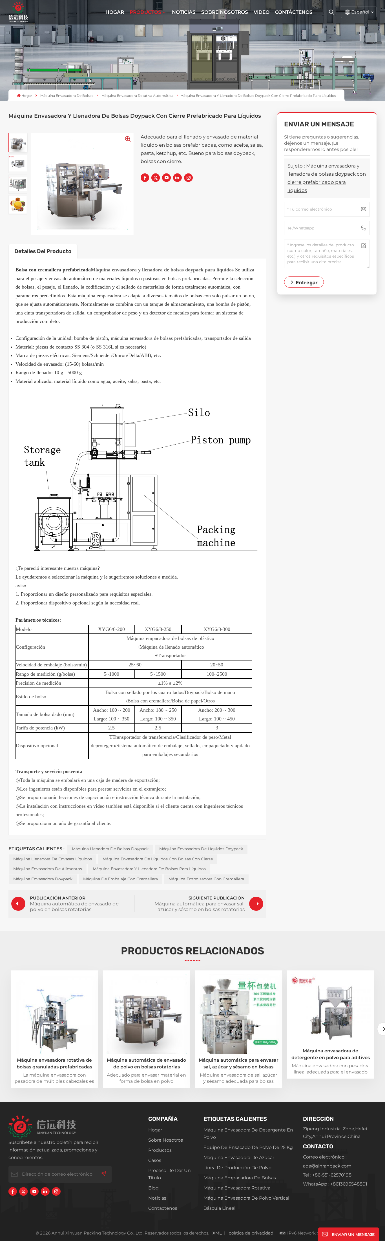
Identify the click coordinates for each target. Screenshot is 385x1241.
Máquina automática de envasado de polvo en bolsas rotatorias (146, 1063)
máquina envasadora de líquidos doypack (201, 848)
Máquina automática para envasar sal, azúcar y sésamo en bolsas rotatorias (238, 1063)
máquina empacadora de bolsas (239, 1177)
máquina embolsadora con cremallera (206, 878)
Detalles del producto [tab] (43, 251)
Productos (145, 12)
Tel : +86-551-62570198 (327, 1175)
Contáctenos (294, 12)
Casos (154, 1160)
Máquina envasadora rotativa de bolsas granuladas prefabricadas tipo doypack (54, 1063)
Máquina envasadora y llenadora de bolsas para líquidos (149, 868)
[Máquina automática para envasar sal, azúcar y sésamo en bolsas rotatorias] (238, 1014)
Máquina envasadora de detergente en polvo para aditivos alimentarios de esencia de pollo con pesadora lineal (330, 1054)
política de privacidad (251, 1233)
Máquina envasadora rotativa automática (137, 95)
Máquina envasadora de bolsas (66, 95)
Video (261, 12)
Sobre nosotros (224, 12)
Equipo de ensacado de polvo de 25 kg (248, 1147)
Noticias (184, 12)
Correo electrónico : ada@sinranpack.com (327, 1161)
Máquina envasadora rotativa (236, 1188)
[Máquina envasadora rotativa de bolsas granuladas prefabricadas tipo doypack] (54, 1014)
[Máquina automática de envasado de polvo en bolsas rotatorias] (147, 1014)
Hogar (114, 12)
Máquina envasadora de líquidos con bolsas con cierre (158, 858)
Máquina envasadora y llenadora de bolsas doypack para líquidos (162, 270)
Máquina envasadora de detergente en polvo (248, 1133)
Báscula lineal (219, 1208)
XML (217, 1233)
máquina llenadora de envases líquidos (52, 858)
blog (153, 1188)
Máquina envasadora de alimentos (47, 868)
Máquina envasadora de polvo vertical (246, 1198)
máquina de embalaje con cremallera (120, 878)
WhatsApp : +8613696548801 (335, 1184)
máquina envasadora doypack (42, 878)
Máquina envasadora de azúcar (238, 1157)
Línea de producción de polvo (237, 1167)
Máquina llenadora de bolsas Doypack (110, 848)
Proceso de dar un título (169, 1174)
